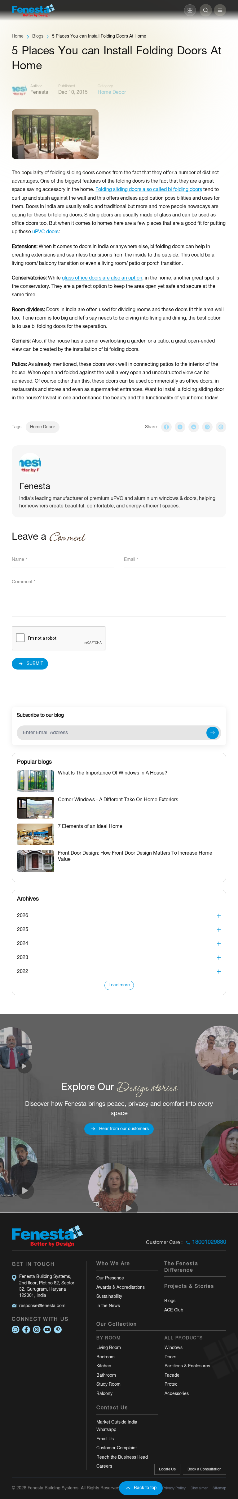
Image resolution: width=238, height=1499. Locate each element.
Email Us (105, 1439)
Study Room (108, 1385)
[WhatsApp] (16, 1329)
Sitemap (219, 1488)
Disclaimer (199, 1488)
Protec (171, 1385)
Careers (104, 1467)
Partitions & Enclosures (187, 1366)
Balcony (104, 1394)
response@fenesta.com (42, 1306)
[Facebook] (26, 1329)
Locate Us (167, 1469)
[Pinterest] (58, 1329)
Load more (119, 985)
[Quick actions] (190, 10)
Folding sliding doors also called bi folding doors (148, 190)
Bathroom (106, 1376)
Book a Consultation (204, 1469)
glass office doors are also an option (102, 278)
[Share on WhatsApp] (207, 427)
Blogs (37, 36)
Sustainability (109, 1297)
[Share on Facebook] (166, 427)
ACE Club (173, 1310)
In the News (108, 1306)
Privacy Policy (174, 1488)
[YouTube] (47, 1329)
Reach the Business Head (122, 1458)
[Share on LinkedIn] (193, 427)
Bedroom (105, 1357)
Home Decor (42, 427)
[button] (119, 914)
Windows (174, 1348)
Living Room (108, 1348)
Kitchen (103, 1366)
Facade (172, 1376)
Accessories (177, 1394)
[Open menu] (220, 10)
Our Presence (110, 1278)
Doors (170, 1357)
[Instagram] (221, 427)
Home (18, 36)
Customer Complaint (116, 1448)
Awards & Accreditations (120, 1288)
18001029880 (209, 1242)
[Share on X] (180, 427)
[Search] (206, 10)
